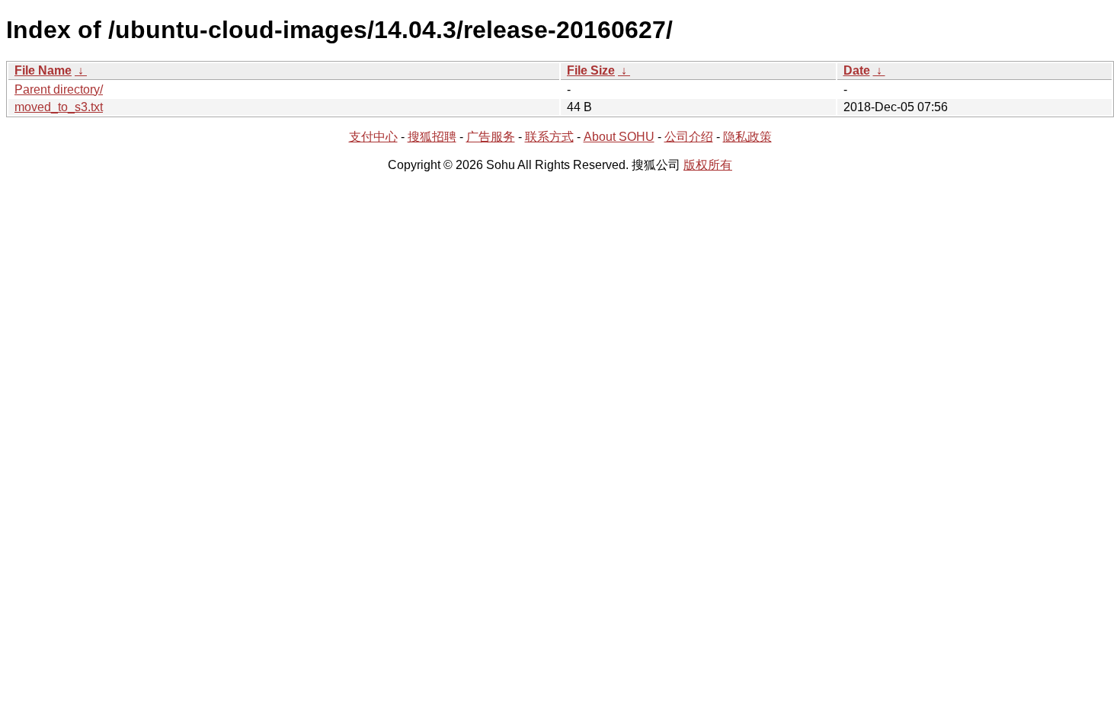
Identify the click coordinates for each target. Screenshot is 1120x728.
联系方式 (549, 136)
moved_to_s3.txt (58, 107)
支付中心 (373, 136)
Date (856, 70)
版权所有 (707, 164)
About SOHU (619, 136)
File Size (591, 70)
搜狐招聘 (432, 136)
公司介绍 (688, 136)
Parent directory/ (58, 89)
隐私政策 (747, 136)
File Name (43, 70)
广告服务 (490, 136)
